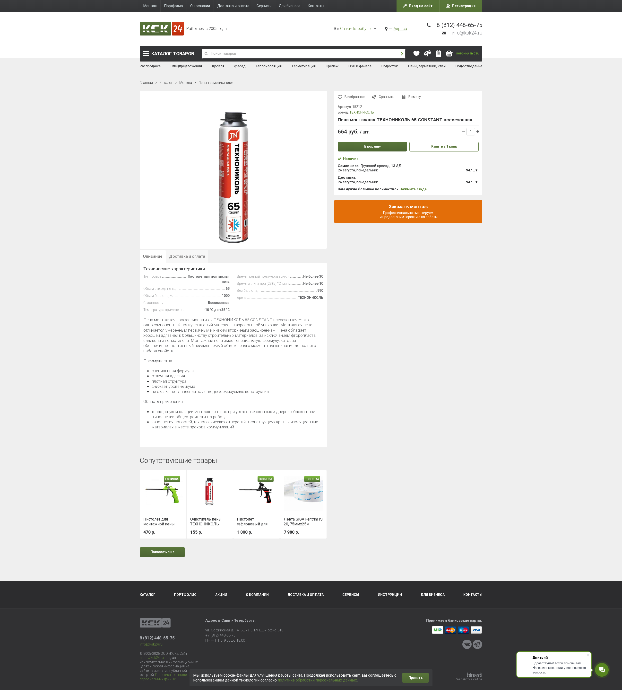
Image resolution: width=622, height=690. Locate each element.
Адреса (400, 28)
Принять (415, 678)
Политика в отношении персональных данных (166, 677)
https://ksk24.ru (152, 658)
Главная (146, 83)
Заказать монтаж (408, 211)
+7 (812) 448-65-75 (220, 635)
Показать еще (162, 552)
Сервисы (350, 595)
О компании (257, 595)
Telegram (477, 644)
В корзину (372, 146)
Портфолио (185, 595)
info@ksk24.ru (467, 33)
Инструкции (390, 595)
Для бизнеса (433, 595)
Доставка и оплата (305, 595)
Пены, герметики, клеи (216, 83)
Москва (185, 83)
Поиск (402, 54)
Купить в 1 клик (444, 146)
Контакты (472, 595)
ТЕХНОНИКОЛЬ (361, 112)
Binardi (474, 674)
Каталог (172, 53)
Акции (221, 595)
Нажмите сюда (413, 189)
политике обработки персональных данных (317, 680)
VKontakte (467, 644)
